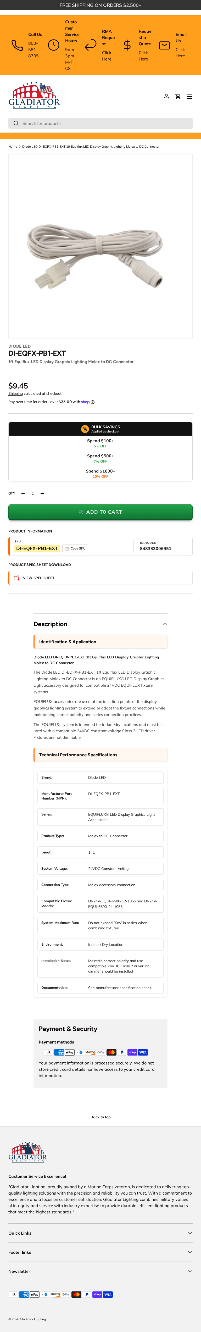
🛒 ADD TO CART (100, 512)
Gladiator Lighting (33, 1319)
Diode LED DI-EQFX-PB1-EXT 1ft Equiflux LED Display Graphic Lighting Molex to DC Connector (90, 146)
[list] (100, 246)
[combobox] (100, 123)
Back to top (101, 1117)
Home (12, 146)
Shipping (15, 393)
